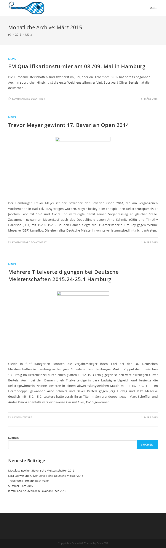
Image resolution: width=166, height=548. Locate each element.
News (12, 59)
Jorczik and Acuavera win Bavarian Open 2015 (37, 491)
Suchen (13, 438)
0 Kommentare (22, 417)
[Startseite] (9, 34)
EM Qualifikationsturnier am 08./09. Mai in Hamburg (76, 66)
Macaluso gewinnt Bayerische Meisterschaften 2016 (41, 470)
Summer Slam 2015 (20, 486)
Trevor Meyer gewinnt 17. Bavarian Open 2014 (68, 124)
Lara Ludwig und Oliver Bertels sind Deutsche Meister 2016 (45, 476)
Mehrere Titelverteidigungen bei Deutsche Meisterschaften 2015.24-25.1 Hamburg (63, 275)
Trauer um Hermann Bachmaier (28, 481)
